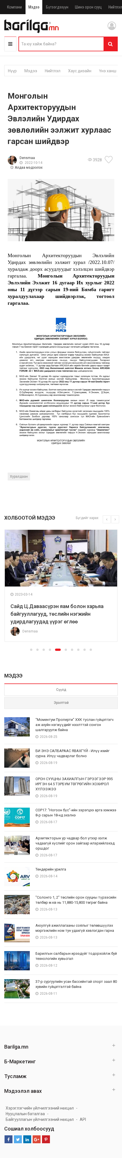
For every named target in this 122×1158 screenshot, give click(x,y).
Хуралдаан (19, 477)
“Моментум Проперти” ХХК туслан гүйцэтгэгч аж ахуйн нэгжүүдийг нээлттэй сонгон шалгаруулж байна (74, 724)
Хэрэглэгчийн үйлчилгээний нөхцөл (40, 1108)
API (83, 1119)
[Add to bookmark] (109, 160)
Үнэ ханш (107, 71)
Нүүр (12, 71)
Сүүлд (61, 690)
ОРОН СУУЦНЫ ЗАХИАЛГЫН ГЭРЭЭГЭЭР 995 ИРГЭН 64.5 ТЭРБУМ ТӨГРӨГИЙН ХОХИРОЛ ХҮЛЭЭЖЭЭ (74, 784)
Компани (14, 7)
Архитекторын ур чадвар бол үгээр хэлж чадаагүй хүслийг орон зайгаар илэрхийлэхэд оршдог (75, 843)
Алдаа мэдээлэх (29, 168)
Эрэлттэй (61, 703)
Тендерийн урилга (50, 869)
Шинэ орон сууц (88, 7)
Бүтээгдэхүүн (57, 7)
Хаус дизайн (79, 71)
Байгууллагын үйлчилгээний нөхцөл (40, 1119)
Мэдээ (33, 7)
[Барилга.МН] (31, 26)
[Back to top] (107, 1125)
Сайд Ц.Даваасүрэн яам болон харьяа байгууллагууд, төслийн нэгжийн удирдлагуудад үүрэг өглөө (57, 613)
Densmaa (27, 158)
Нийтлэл (52, 71)
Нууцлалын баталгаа (25, 1114)
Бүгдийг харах (87, 518)
